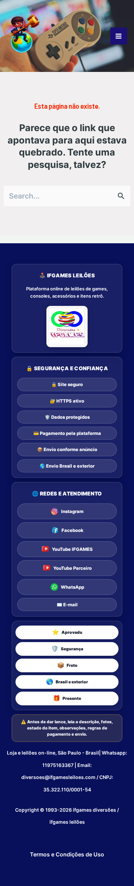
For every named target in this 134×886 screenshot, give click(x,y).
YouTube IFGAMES (72, 549)
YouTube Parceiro (72, 568)
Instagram (72, 511)
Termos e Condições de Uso (67, 854)
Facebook (72, 530)
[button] (67, 632)
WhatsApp (72, 587)
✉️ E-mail (67, 604)
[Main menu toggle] (118, 36)
